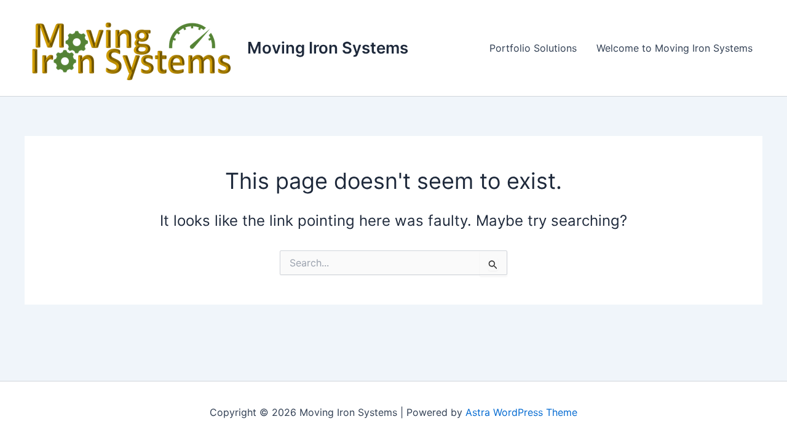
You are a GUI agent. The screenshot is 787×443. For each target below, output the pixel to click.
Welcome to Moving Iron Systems (674, 48)
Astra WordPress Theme (521, 412)
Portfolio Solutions (533, 48)
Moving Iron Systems (327, 47)
